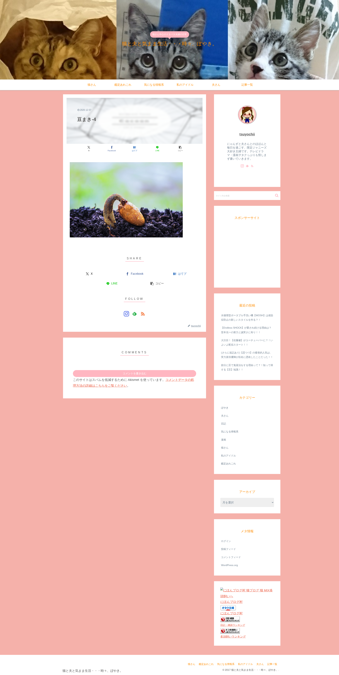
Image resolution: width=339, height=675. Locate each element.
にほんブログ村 (231, 602)
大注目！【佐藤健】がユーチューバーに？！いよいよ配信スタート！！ (247, 342)
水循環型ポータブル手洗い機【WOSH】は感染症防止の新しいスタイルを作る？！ (247, 317)
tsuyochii (247, 134)
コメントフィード (231, 557)
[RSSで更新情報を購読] (142, 313)
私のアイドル (245, 664)
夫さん (260, 664)
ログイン (226, 541)
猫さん (191, 664)
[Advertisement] (246, 257)
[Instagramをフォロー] (126, 313)
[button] (180, 149)
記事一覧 (272, 664)
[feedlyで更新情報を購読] (134, 313)
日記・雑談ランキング (232, 625)
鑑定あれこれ (206, 664)
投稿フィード (228, 549)
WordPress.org (229, 565)
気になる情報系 (225, 664)
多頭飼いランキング (233, 636)
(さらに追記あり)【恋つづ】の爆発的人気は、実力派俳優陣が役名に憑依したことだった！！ (247, 354)
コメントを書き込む (135, 373)
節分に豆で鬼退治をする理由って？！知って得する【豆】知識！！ (247, 367)
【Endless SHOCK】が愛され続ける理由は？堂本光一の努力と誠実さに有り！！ (246, 330)
